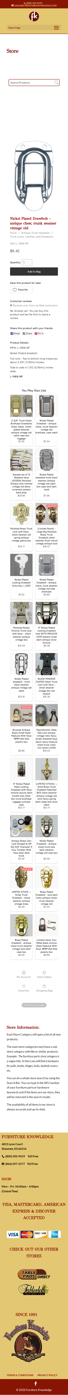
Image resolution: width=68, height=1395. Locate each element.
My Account (24, 977)
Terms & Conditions (20, 1375)
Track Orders (44, 977)
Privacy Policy (47, 1375)
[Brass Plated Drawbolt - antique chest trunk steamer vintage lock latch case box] (21, 925)
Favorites (23, 990)
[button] (21, 289)
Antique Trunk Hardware (35, 232)
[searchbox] (34, 82)
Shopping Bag (44, 990)
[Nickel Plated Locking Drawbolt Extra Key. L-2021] (21, 565)
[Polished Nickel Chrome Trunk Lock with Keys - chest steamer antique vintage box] (21, 613)
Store (13, 232)
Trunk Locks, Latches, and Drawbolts (31, 236)
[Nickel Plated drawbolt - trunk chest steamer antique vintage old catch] (21, 664)
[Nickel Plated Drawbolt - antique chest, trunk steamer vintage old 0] (34, 175)
